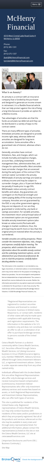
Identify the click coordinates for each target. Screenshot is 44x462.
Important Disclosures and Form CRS (19, 440)
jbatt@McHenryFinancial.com (17, 57)
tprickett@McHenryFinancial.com (18, 61)
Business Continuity (10, 443)
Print (5, 70)
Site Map (6, 447)
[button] (36, 4)
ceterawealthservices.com (13, 436)
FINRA (17, 356)
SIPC (22, 356)
